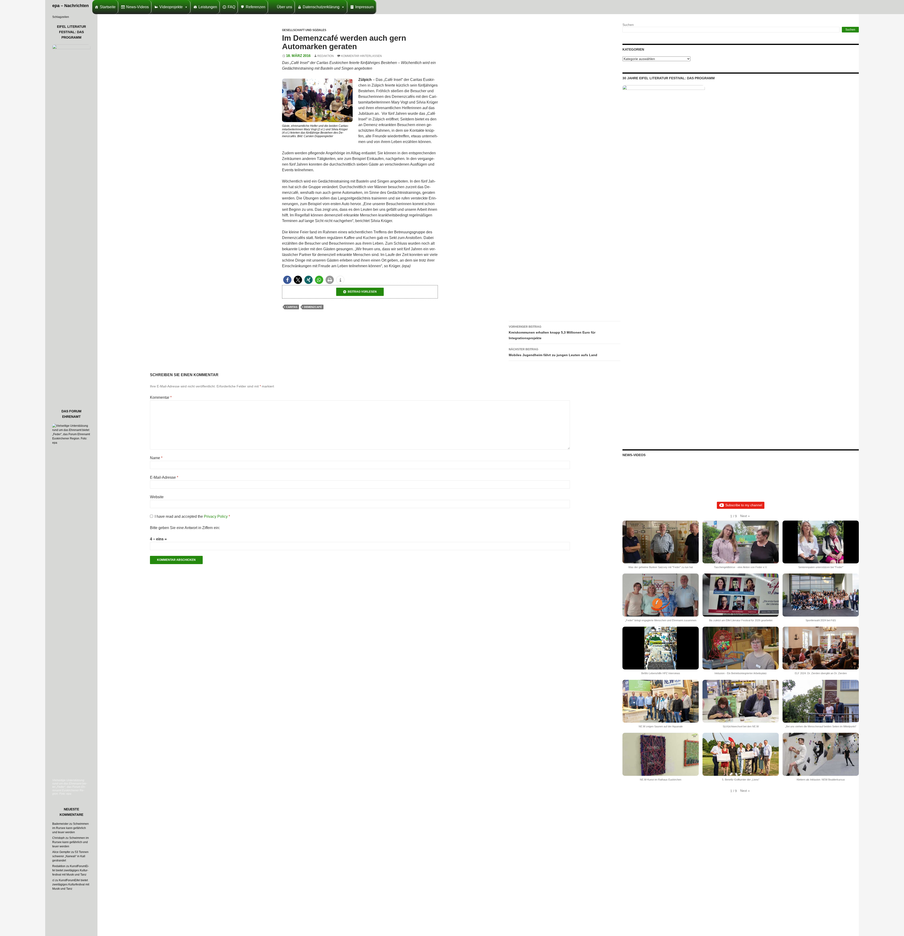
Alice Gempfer (61, 852)
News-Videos (137, 7)
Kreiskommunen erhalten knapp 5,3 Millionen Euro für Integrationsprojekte (552, 332)
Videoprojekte (171, 7)
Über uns (284, 7)
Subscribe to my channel (743, 505)
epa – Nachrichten (70, 5)
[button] (287, 280)
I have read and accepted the (192, 516)
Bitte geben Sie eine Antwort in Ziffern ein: (185, 528)
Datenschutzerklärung (321, 7)
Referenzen (255, 7)
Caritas (291, 307)
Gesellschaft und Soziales (304, 30)
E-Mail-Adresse (164, 477)
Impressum (364, 7)
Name (156, 458)
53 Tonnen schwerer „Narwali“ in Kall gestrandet (70, 856)
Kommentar (161, 397)
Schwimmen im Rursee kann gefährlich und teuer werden (70, 828)
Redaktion (325, 56)
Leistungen (207, 7)
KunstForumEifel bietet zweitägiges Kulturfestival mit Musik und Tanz (70, 870)
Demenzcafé (313, 307)
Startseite (108, 7)
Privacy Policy (216, 516)
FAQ (231, 7)
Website (157, 497)
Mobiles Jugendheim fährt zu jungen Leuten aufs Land (553, 352)
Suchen (628, 25)
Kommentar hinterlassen (361, 56)
